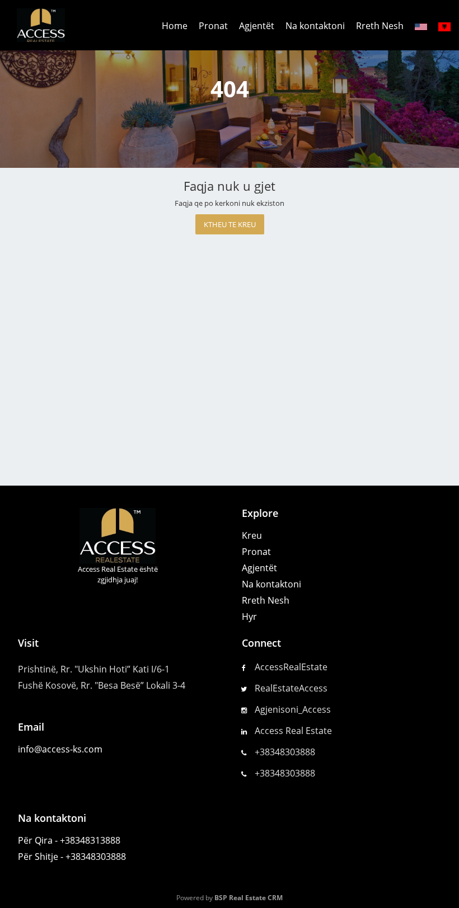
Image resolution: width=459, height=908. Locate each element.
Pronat (213, 26)
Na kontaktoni (315, 26)
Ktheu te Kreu (230, 224)
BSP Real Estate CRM (248, 897)
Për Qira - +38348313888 (69, 840)
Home (175, 26)
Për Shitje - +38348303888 (72, 856)
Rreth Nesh (380, 26)
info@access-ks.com (60, 749)
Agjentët (256, 26)
